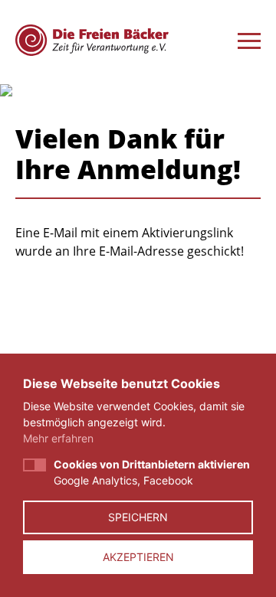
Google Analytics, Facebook (152, 472)
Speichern (138, 517)
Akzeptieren (138, 556)
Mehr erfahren (58, 438)
